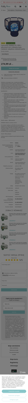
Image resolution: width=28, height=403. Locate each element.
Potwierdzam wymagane (14, 395)
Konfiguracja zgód (14, 399)
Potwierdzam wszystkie (14, 391)
